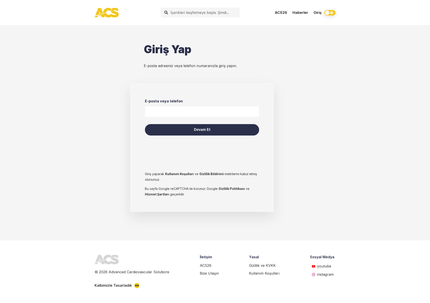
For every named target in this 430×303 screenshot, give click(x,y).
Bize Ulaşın (209, 273)
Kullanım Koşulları (179, 174)
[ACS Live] (107, 12)
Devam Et (202, 129)
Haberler (300, 12)
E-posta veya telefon (164, 101)
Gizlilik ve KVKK (262, 265)
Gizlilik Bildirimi (211, 174)
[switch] (329, 12)
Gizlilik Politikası (232, 189)
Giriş (318, 12)
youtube (324, 266)
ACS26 (281, 12)
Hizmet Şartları (157, 194)
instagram (325, 274)
